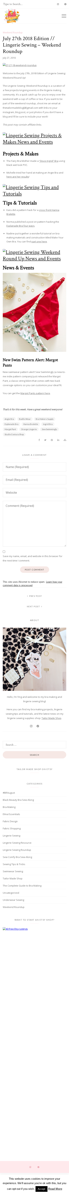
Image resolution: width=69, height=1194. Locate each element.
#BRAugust (9, 792)
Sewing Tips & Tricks (14, 864)
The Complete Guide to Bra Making (22, 885)
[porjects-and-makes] (34, 138)
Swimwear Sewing (13, 871)
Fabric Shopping (12, 828)
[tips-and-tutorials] (34, 190)
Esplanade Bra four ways (20, 225)
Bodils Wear (25, 419)
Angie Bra (9, 419)
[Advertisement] (35, 963)
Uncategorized (11, 892)
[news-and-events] (34, 255)
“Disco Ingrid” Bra (48, 161)
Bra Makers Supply (45, 419)
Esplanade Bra (11, 424)
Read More (55, 1188)
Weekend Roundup (13, 32)
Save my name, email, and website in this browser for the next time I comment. (32, 558)
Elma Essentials (11, 814)
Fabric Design (10, 821)
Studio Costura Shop (14, 434)
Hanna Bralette (30, 424)
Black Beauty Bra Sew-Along (18, 799)
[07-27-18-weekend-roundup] (34, 65)
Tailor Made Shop (51, 718)
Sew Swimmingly (49, 429)
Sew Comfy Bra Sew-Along (17, 857)
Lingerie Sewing (11, 835)
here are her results (17, 176)
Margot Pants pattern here (35, 393)
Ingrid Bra (48, 424)
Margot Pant (10, 429)
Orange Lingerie (29, 429)
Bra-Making (9, 807)
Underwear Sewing (13, 900)
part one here (39, 241)
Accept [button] (41, 1189)
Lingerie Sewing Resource (17, 842)
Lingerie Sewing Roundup (17, 850)
